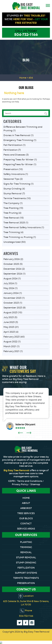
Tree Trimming (11, 232)
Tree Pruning (10, 212)
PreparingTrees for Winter (18, 164)
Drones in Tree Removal (16, 135)
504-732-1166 (26, 34)
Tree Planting (11, 208)
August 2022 (10, 341)
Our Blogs (26, 518)
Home (26, 498)
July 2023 (8, 317)
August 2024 (10, 278)
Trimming (26, 547)
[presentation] (20, 433)
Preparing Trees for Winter (18, 159)
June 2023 (9, 322)
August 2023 (10, 312)
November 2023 (12, 298)
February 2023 (11, 336)
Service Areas (26, 528)
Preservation (10, 169)
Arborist (26, 508)
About (26, 503)
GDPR (11, 481)
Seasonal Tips (11, 179)
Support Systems (26, 572)
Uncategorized (12, 242)
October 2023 (11, 302)
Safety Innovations (14, 174)
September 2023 (12, 307)
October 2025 (11, 264)
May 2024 (8, 288)
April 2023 (9, 331)
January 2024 (11, 293)
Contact (26, 523)
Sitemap (35, 484)
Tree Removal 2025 (14, 222)
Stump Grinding (12, 188)
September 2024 (12, 273)
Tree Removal (11, 217)
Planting (26, 542)
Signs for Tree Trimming (16, 183)
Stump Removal (12, 193)
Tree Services (26, 513)
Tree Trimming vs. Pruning (18, 237)
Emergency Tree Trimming (18, 140)
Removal (26, 552)
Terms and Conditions (29, 481)
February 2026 (11, 259)
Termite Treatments (14, 198)
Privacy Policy (20, 484)
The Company (11, 203)
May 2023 (8, 327)
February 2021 (11, 351)
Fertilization (10, 149)
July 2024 (8, 283)
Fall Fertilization (12, 145)
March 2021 (9, 346)
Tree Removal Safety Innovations (22, 227)
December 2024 (12, 268)
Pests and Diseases (14, 154)
